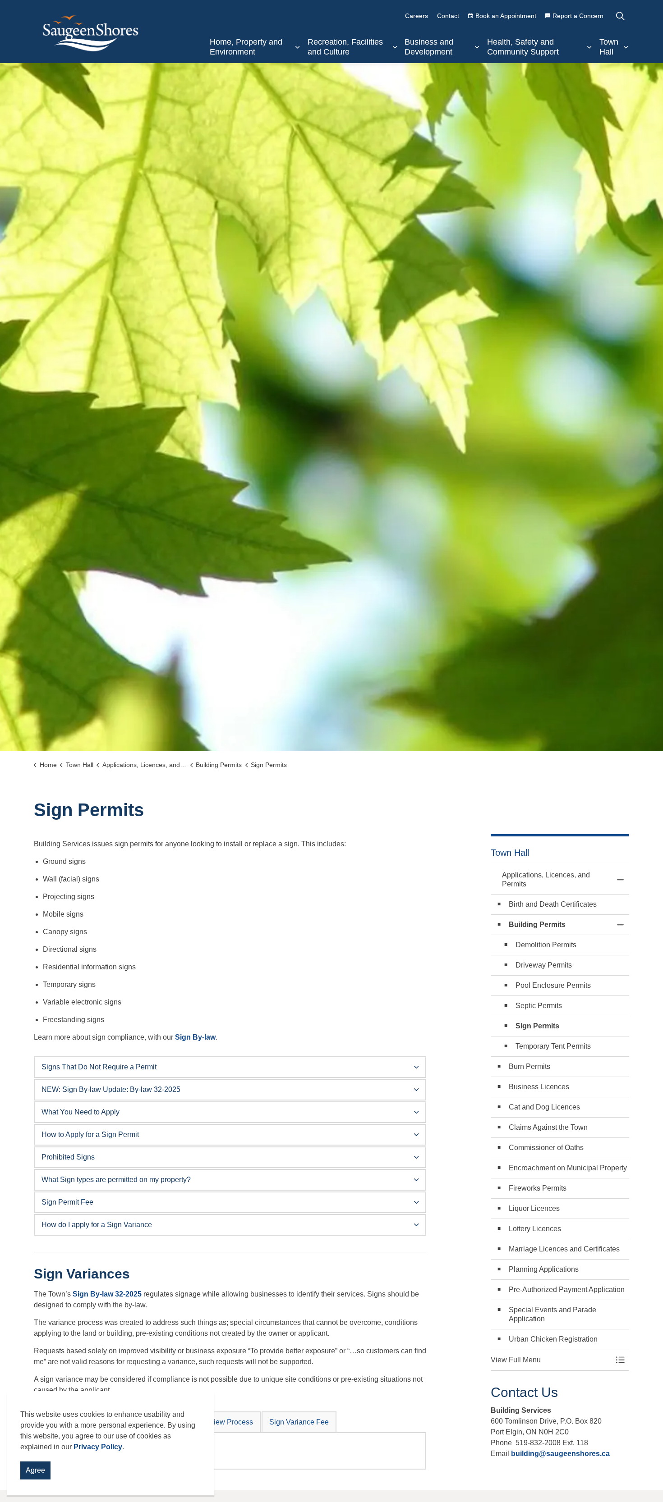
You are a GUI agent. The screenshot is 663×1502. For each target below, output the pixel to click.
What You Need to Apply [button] (80, 1112)
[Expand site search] (620, 16)
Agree (35, 1470)
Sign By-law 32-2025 (107, 1294)
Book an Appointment (505, 15)
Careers (416, 15)
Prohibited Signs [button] (68, 1157)
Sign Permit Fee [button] (67, 1202)
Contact (448, 15)
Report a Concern (577, 15)
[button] (551, 1360)
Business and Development (429, 46)
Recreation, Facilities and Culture (345, 46)
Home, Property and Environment (246, 46)
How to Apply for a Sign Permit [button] (90, 1134)
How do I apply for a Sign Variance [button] (96, 1224)
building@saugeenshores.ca (561, 1453)
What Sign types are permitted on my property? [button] (116, 1179)
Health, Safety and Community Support (523, 46)
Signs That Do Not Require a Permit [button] (99, 1067)
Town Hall (608, 46)
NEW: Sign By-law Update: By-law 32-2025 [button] (110, 1089)
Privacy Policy (98, 1447)
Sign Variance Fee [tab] (299, 1422)
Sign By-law (195, 1037)
